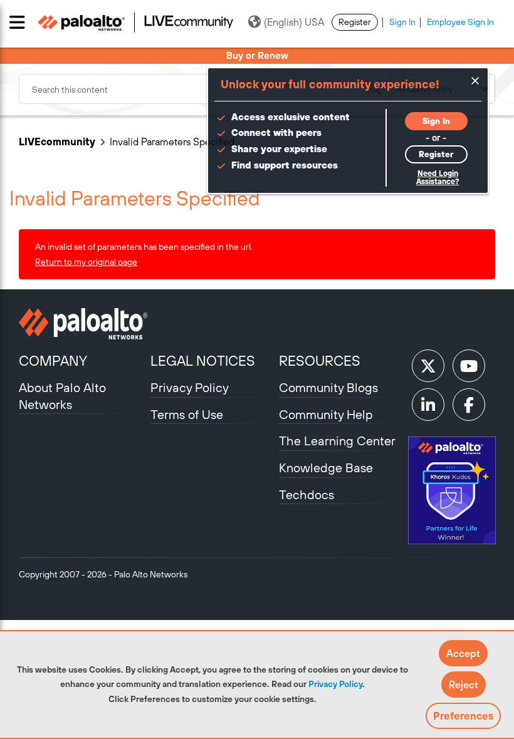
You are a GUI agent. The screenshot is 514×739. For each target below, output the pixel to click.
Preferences (463, 715)
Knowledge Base (326, 467)
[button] (463, 653)
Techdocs (306, 494)
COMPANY (53, 361)
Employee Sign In (460, 22)
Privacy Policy (335, 684)
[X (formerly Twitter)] (428, 365)
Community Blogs (328, 387)
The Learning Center (337, 440)
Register (354, 22)
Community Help (326, 414)
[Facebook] (469, 404)
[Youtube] (469, 365)
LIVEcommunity (57, 141)
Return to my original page (86, 262)
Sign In (402, 22)
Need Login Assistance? (437, 177)
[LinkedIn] (428, 404)
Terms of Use (186, 414)
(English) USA (294, 22)
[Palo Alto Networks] (83, 323)
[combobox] (204, 89)
